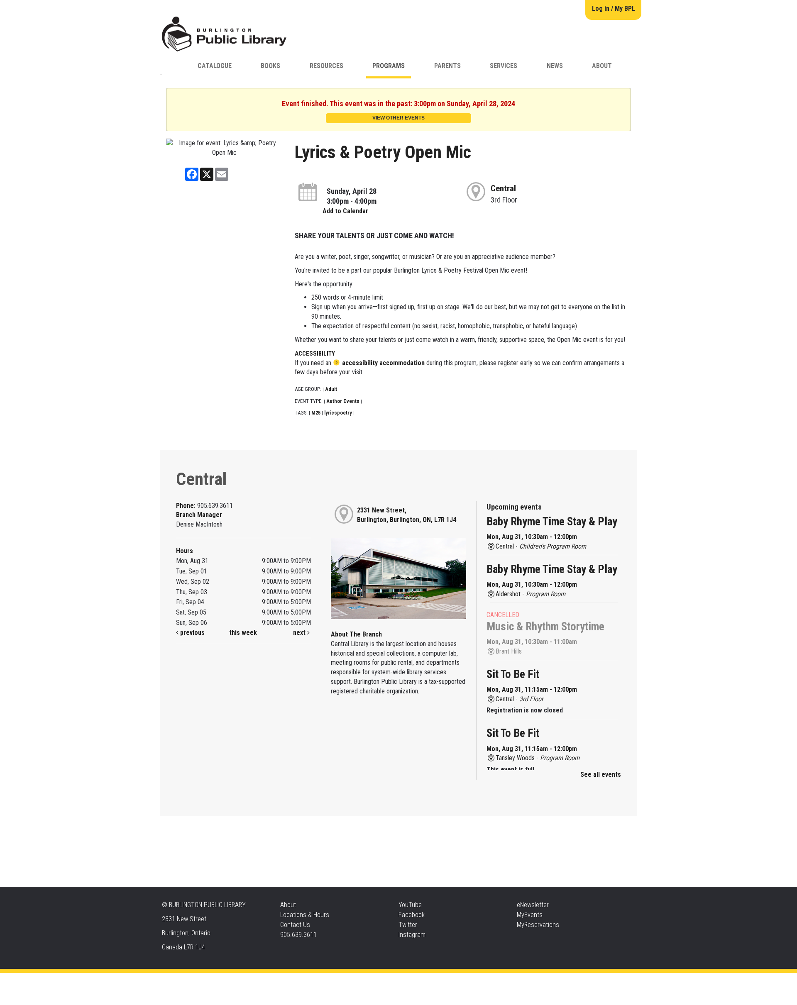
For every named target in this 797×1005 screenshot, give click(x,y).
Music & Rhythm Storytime (545, 626)
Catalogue (215, 66)
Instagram (411, 935)
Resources (326, 66)
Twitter (407, 925)
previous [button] (191, 633)
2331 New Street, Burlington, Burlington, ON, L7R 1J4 (406, 515)
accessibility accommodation (383, 363)
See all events (600, 774)
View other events (398, 118)
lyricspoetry (338, 413)
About (602, 66)
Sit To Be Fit (513, 674)
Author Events (342, 401)
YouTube (410, 905)
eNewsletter (533, 905)
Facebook (411, 915)
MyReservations (538, 925)
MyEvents (530, 915)
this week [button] (243, 633)
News (555, 66)
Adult (331, 389)
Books (270, 66)
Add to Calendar (345, 211)
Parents (447, 66)
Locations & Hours (304, 915)
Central (503, 188)
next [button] (300, 633)
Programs (388, 66)
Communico (449, 981)
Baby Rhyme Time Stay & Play (552, 521)
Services (503, 66)
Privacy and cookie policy (365, 981)
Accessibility (415, 981)
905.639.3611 (298, 935)
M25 (315, 413)
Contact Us (295, 925)
